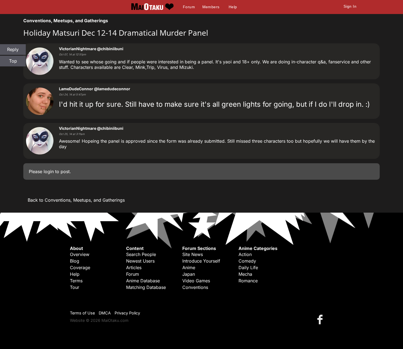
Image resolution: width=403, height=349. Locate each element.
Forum (189, 7)
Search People (141, 254)
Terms (76, 280)
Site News (192, 254)
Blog (74, 261)
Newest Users (140, 261)
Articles (133, 267)
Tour (74, 287)
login (49, 171)
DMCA (105, 313)
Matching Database (146, 287)
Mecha (245, 274)
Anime (188, 267)
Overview (79, 254)
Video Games (196, 280)
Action (245, 254)
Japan (188, 274)
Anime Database (143, 280)
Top (13, 61)
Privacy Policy (127, 313)
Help (233, 7)
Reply (13, 49)
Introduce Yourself (201, 261)
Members (211, 7)
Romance (248, 280)
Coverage (80, 267)
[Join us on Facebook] (321, 319)
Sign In (350, 6)
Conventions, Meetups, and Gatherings (65, 20)
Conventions (195, 287)
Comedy (247, 261)
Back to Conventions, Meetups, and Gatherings (76, 200)
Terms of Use (82, 313)
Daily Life (248, 267)
